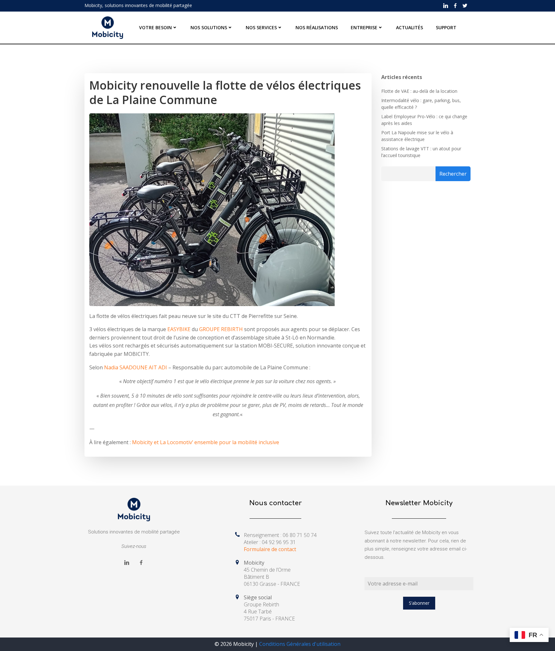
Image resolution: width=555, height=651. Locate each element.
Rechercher (453, 173)
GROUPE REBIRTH (221, 329)
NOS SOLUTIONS (208, 27)
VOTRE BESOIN (155, 27)
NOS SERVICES (261, 27)
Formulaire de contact (270, 549)
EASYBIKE (178, 329)
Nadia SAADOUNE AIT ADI (135, 367)
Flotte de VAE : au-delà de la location (419, 91)
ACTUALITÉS (409, 27)
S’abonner (419, 603)
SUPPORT (446, 27)
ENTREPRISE (364, 27)
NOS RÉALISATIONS (316, 27)
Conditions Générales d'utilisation (299, 643)
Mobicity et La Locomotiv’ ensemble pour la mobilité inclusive (205, 442)
